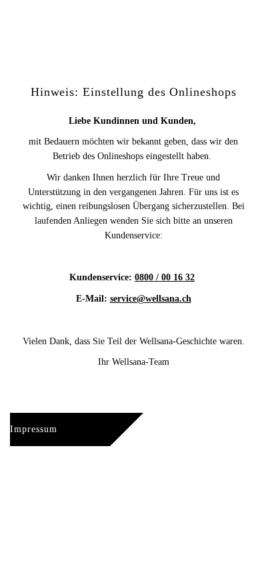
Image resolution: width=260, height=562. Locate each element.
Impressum (33, 429)
